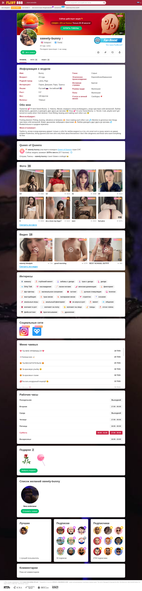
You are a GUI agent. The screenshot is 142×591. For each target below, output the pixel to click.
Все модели (6, 7)
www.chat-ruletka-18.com (30, 582)
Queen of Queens (65, 150)
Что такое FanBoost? (114, 45)
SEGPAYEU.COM (63, 582)
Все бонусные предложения (42, 7)
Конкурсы (57, 7)
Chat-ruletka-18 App (72, 7)
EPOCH (55, 582)
